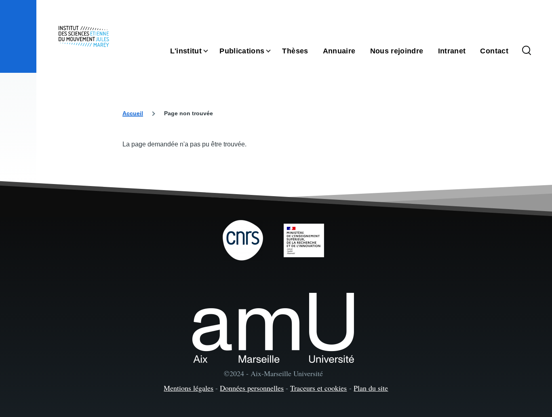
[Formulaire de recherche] (526, 51)
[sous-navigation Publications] (273, 51)
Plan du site (371, 388)
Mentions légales (188, 388)
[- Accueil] (84, 36)
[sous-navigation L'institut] (210, 51)
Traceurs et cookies (318, 388)
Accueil (132, 113)
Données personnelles (252, 388)
